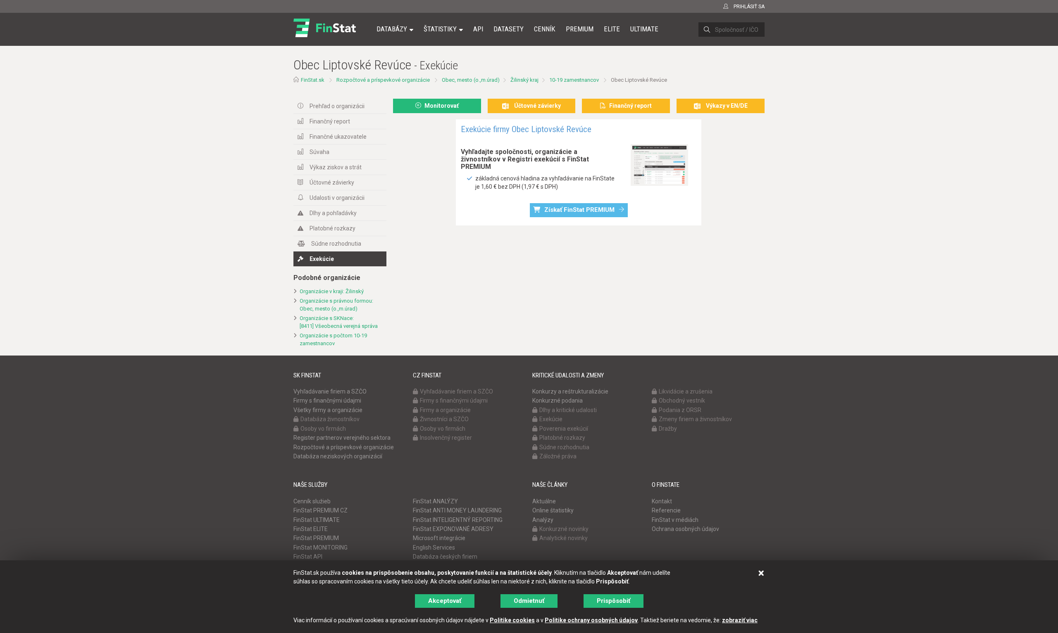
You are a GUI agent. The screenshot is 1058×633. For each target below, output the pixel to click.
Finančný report (330, 121)
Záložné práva (558, 456)
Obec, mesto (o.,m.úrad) (471, 80)
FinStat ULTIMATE (316, 520)
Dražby (668, 428)
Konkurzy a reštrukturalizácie (570, 391)
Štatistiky (440, 29)
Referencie (666, 510)
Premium (579, 29)
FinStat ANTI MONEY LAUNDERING (457, 510)
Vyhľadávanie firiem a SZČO (330, 391)
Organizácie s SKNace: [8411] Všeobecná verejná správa (339, 322)
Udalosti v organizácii (337, 197)
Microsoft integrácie (439, 538)
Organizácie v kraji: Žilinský (332, 291)
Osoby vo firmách (323, 428)
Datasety (508, 29)
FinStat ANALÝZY (435, 501)
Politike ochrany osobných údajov (591, 620)
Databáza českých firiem (445, 556)
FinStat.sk (312, 80)
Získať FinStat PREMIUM (579, 209)
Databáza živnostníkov (330, 419)
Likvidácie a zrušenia (685, 391)
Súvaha (319, 152)
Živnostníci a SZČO (444, 419)
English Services (434, 547)
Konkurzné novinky (564, 529)
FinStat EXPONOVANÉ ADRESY (453, 529)
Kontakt (662, 501)
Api (478, 29)
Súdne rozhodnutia (336, 243)
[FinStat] (324, 34)
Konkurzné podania (557, 400)
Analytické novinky (563, 538)
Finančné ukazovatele (338, 136)
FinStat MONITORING (320, 547)
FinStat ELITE (310, 529)
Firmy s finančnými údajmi (327, 400)
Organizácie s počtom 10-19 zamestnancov (333, 339)
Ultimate (644, 29)
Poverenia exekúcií (563, 428)
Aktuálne (544, 501)
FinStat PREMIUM (316, 538)
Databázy (391, 29)
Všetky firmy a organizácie (327, 410)
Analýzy (542, 520)
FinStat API (307, 556)
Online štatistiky (553, 510)
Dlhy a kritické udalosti (568, 410)
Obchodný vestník (682, 400)
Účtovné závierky (332, 182)
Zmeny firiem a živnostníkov (695, 419)
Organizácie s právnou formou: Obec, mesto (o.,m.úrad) (336, 305)
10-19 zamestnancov (574, 80)
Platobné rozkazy (332, 228)
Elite (612, 29)
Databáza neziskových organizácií (337, 456)
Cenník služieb (312, 501)
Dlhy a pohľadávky (333, 213)
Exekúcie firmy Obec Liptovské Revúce (526, 129)
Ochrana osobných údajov (685, 529)
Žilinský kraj (524, 80)
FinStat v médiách (675, 520)
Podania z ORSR (680, 410)
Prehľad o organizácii (337, 106)
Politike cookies (512, 620)
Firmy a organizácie (445, 410)
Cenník (544, 29)
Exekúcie (322, 259)
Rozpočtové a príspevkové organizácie (383, 80)
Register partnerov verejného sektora (342, 437)
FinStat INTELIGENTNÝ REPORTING (458, 520)
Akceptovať (444, 601)
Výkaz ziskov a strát (336, 167)
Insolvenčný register (446, 437)
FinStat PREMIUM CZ (320, 510)
